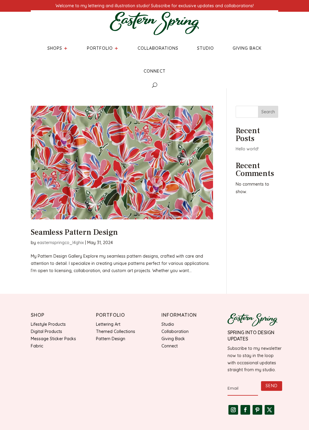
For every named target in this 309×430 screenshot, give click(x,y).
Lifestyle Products (48, 324)
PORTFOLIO (100, 48)
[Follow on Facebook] (245, 410)
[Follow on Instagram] (233, 410)
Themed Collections (115, 331)
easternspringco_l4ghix (60, 242)
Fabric (37, 346)
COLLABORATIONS (158, 48)
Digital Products (46, 331)
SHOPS (54, 48)
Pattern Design (110, 338)
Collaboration (175, 331)
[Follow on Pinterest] (257, 410)
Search (268, 112)
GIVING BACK (247, 48)
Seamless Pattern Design (74, 232)
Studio (167, 324)
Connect (169, 346)
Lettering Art (108, 324)
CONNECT (155, 71)
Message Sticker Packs (53, 338)
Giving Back (173, 338)
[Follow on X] (269, 410)
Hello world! (247, 149)
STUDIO (205, 48)
